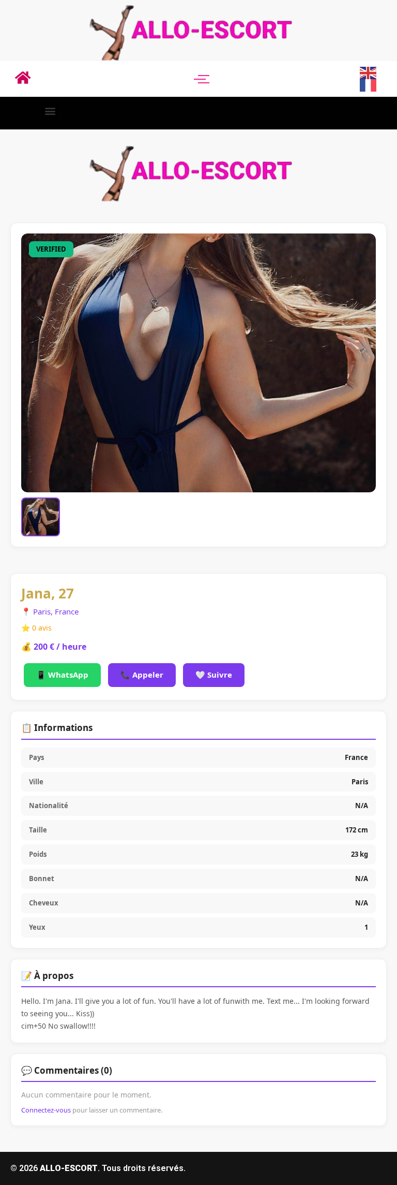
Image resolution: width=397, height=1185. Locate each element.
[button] (49, 110)
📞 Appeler (141, 674)
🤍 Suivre (213, 674)
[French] (368, 85)
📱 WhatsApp (62, 674)
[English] (368, 72)
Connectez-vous (46, 1110)
